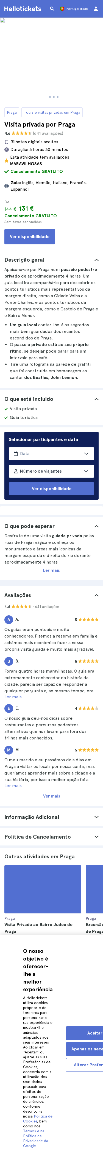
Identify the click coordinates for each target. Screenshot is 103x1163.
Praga (12, 112)
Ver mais (51, 796)
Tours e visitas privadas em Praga (52, 112)
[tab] (51, 259)
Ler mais (51, 570)
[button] (51, 259)
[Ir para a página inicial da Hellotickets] (23, 9)
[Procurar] (52, 9)
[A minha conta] (96, 9)
